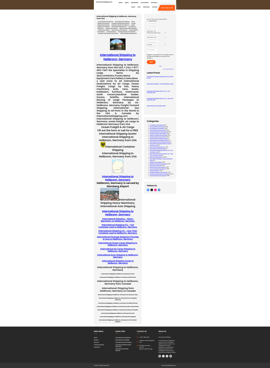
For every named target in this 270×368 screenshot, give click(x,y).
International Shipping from (119, 26)
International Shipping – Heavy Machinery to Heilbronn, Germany (118, 219)
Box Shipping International (122, 21)
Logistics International (111, 28)
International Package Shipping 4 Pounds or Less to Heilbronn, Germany (118, 238)
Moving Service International (119, 30)
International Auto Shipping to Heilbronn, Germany (117, 256)
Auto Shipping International (105, 21)
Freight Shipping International (158, 137)
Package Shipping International (126, 31)
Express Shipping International (158, 133)
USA (151, 349)
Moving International (103, 30)
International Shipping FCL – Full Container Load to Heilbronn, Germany (117, 226)
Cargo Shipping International (158, 130)
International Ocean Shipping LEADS (159, 142)
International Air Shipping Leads (158, 138)
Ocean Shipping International (158, 169)
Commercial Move (99, 344)
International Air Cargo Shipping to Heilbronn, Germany (117, 250)
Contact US (97, 347)
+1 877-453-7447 (144, 337)
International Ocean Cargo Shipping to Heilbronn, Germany (117, 244)
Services (96, 340)
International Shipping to (156, 157)
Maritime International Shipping (128, 28)
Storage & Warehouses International (108, 33)
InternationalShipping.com (104, 2)
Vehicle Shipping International (128, 33)
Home (95, 337)
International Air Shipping (122, 340)
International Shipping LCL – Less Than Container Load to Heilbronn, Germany (117, 232)
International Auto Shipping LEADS (156, 105)
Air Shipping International (157, 125)
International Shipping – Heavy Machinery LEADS (160, 84)
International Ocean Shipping (123, 342)
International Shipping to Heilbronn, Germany (118, 178)
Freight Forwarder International (120, 25)
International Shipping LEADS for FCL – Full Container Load (158, 91)
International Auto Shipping (122, 337)
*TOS (160, 66)
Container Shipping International (120, 23)
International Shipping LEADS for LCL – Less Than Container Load (160, 99)
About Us (96, 342)
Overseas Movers (111, 31)
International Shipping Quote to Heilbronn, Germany (118, 262)
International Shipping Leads (157, 148)
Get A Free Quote (167, 8)
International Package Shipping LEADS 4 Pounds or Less (160, 77)
